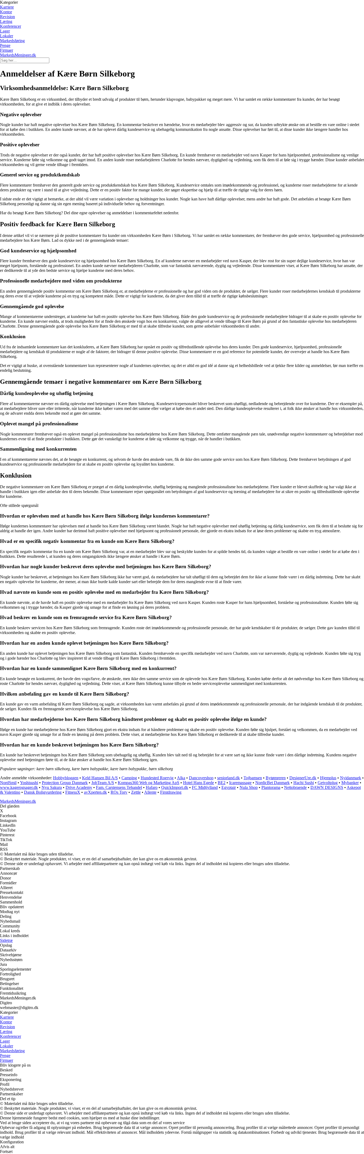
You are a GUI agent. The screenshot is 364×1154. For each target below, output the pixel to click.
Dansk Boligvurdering (43, 792)
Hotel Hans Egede (198, 782)
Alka (181, 778)
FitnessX (72, 792)
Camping (129, 778)
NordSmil (8, 782)
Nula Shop (249, 787)
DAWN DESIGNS (326, 787)
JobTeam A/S (102, 782)
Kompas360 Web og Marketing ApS (148, 782)
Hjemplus (328, 778)
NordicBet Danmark (272, 782)
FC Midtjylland (205, 787)
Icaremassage (240, 782)
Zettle (136, 792)
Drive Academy (79, 787)
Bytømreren (276, 778)
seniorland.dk (228, 778)
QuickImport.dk (174, 787)
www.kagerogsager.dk (19, 787)
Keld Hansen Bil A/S (100, 778)
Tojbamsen (253, 778)
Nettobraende (295, 787)
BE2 (221, 782)
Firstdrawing (170, 792)
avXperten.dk (95, 792)
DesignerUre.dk (302, 778)
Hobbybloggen (65, 778)
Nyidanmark (350, 778)
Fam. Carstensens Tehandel (119, 787)
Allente (150, 792)
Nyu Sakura (52, 787)
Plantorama (270, 787)
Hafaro (151, 787)
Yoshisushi (29, 782)
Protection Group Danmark (65, 782)
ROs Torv (119, 792)
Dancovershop (201, 778)
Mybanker (350, 782)
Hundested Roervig (157, 778)
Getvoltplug (328, 782)
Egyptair (228, 787)
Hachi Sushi (303, 782)
